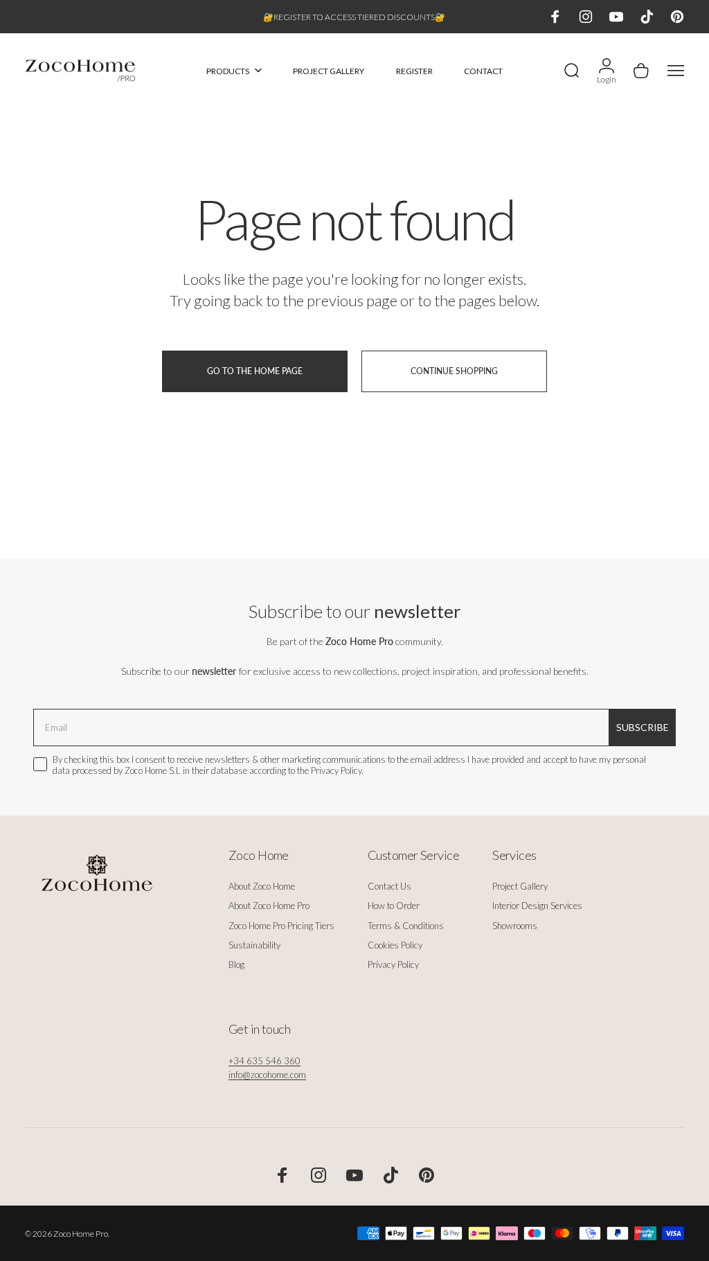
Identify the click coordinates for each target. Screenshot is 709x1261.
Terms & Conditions (406, 925)
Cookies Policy (395, 945)
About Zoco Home (261, 886)
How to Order (394, 905)
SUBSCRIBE (642, 727)
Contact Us (389, 886)
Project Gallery (520, 886)
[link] (264, 1060)
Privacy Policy (393, 964)
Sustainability (254, 945)
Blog (236, 964)
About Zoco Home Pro (268, 905)
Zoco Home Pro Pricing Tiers (281, 925)
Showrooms (514, 925)
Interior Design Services (537, 905)
